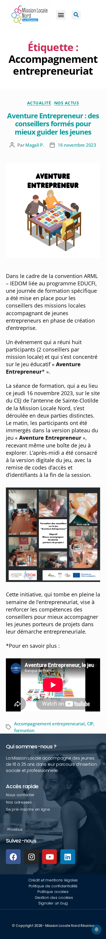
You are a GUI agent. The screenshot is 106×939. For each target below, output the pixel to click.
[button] (61, 15)
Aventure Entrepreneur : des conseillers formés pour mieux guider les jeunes (53, 124)
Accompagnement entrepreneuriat (49, 724)
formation (24, 730)
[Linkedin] (67, 856)
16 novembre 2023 (77, 145)
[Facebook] (13, 856)
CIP (90, 724)
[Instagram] (31, 856)
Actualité (39, 103)
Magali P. (34, 145)
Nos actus (66, 103)
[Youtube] (49, 856)
